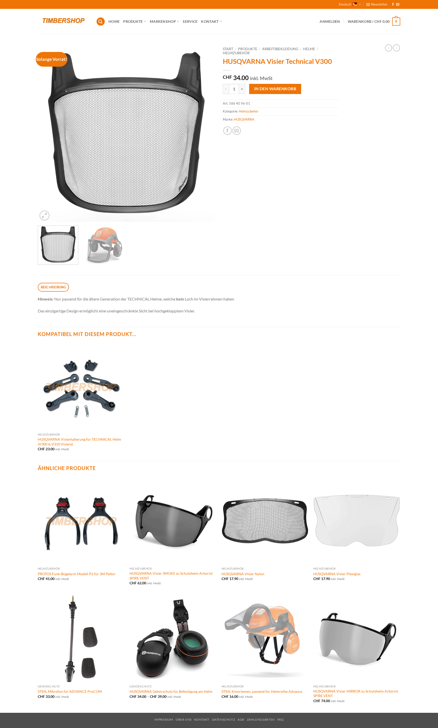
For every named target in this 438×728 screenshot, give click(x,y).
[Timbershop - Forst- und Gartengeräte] (63, 21)
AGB (241, 719)
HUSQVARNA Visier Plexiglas (336, 574)
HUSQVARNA (244, 119)
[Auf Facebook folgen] (392, 4)
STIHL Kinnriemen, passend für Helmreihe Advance (262, 691)
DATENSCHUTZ (223, 719)
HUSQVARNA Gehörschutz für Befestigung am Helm (171, 691)
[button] (377, 4)
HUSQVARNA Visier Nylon (243, 574)
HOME (114, 21)
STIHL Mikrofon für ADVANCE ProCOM (70, 691)
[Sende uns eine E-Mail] (397, 4)
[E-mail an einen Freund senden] (236, 130)
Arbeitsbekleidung (280, 49)
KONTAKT (209, 21)
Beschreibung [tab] (53, 287)
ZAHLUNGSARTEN (261, 719)
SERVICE (190, 21)
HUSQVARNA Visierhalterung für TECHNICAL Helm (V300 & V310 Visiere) (79, 441)
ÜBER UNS (184, 719)
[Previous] (47, 133)
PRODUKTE (133, 21)
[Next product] (388, 47)
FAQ (280, 719)
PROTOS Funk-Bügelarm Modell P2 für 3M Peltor (77, 574)
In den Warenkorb (275, 88)
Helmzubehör (236, 53)
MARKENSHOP (163, 21)
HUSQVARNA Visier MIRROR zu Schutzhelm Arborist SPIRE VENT (355, 693)
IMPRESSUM (163, 719)
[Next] (205, 133)
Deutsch (345, 4)
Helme (309, 49)
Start (228, 49)
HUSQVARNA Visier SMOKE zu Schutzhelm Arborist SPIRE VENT (171, 575)
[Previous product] (396, 47)
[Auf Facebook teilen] (227, 130)
